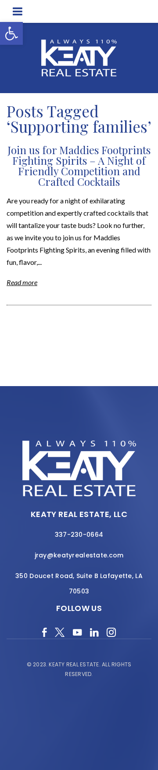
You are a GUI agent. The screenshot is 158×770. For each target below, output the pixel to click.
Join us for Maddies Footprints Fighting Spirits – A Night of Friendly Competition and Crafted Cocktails (79, 165)
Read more (22, 282)
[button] (11, 33)
